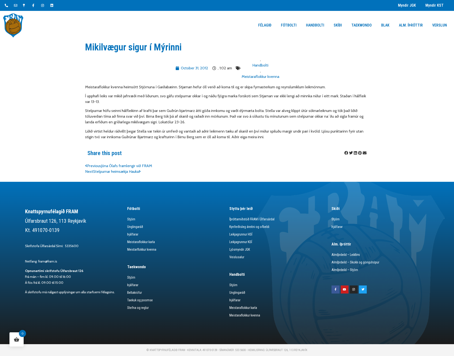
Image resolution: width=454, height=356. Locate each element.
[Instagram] (354, 289)
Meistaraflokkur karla (141, 242)
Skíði (338, 25)
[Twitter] (363, 289)
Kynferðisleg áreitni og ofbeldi (249, 227)
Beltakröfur (134, 292)
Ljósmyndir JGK (239, 249)
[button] (346, 153)
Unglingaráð (135, 227)
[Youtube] (345, 289)
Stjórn (131, 219)
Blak (385, 25)
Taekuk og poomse (140, 300)
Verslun (439, 25)
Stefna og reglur (138, 308)
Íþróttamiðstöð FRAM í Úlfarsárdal (252, 219)
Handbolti (315, 25)
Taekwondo (361, 25)
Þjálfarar (132, 234)
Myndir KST (434, 5)
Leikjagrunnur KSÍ (240, 242)
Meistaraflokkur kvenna (260, 76)
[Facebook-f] (336, 289)
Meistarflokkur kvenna (141, 249)
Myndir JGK (407, 5)
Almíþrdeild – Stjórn (345, 270)
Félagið (264, 25)
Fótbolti (289, 25)
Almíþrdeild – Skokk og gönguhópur (355, 262)
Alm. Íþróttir (411, 25)
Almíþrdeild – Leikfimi (346, 255)
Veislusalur (236, 257)
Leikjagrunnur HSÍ (240, 234)
